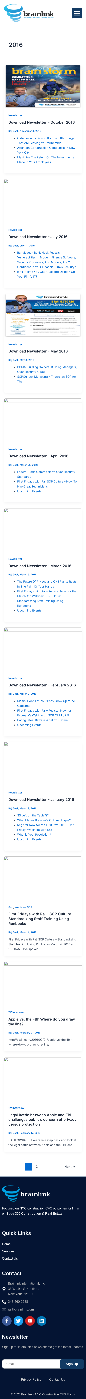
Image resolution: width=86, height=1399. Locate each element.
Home (6, 1244)
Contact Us (10, 1258)
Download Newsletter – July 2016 (38, 236)
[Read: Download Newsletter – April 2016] (43, 420)
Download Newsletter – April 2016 (38, 456)
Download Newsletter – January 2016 (41, 799)
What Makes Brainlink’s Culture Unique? (44, 820)
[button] (77, 13)
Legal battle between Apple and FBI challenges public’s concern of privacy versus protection (42, 1119)
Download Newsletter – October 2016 (41, 122)
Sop (10, 907)
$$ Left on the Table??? (33, 815)
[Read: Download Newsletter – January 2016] (43, 764)
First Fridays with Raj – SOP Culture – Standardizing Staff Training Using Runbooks (41, 918)
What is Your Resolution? (34, 834)
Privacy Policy (31, 1379)
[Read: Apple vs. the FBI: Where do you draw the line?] (43, 983)
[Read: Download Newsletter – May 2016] (43, 315)
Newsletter (15, 115)
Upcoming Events (29, 491)
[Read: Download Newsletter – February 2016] (43, 649)
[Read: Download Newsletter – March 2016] (43, 530)
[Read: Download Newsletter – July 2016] (43, 201)
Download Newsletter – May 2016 (38, 351)
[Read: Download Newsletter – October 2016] (43, 86)
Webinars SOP (23, 907)
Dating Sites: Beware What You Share (42, 720)
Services (8, 1251)
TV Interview (16, 1012)
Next (69, 1167)
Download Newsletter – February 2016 (42, 685)
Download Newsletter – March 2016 (39, 566)
